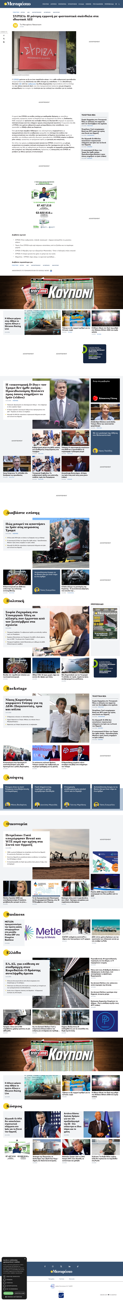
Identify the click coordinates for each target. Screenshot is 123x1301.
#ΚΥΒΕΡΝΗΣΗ (47, 12)
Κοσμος (88, 4)
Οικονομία (16, 824)
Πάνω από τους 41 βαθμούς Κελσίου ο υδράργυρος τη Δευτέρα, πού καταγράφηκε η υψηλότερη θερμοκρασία (105, 973)
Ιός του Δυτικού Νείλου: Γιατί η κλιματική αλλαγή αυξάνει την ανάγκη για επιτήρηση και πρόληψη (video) (45, 1030)
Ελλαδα (81, 4)
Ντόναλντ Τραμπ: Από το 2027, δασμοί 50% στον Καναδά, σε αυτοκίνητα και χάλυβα (73, 1159)
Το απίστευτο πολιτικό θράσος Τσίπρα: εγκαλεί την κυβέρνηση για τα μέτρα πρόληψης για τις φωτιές (45, 765)
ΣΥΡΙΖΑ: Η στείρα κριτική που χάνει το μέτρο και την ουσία (35, 254)
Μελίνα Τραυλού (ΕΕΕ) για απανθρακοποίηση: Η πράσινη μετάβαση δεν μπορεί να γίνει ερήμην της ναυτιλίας (14, 901)
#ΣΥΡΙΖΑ (23, 12)
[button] (14, 1297)
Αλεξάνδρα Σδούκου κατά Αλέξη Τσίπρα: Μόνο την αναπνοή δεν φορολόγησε (103, 424)
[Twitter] (61, 1266)
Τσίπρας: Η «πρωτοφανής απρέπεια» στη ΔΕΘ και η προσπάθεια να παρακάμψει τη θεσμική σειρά (75, 449)
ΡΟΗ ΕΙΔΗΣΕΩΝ (98, 4)
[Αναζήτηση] (119, 4)
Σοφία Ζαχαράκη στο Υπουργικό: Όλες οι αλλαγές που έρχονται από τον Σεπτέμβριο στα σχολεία (94, 122)
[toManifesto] (17, 4)
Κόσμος (14, 1106)
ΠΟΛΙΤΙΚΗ (16, 12)
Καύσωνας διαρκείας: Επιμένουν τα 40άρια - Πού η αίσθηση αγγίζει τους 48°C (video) (105, 1003)
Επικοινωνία (71, 1279)
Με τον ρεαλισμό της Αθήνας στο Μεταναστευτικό (105, 434)
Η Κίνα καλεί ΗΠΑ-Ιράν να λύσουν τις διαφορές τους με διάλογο (25, 537)
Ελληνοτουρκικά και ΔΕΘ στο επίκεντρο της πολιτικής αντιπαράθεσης (14, 589)
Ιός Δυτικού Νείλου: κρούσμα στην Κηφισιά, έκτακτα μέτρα (104, 993)
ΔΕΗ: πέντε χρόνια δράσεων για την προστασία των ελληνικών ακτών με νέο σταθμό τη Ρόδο (105, 939)
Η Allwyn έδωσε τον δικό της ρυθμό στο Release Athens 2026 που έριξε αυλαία (105, 330)
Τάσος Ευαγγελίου (47, 590)
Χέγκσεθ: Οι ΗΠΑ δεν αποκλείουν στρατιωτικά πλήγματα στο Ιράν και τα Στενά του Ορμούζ (13, 1125)
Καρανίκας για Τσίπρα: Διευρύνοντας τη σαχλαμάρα (22, 724)
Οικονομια (62, 4)
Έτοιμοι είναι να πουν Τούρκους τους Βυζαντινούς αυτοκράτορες (17, 789)
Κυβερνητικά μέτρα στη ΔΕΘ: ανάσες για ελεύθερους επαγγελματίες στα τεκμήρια (46, 449)
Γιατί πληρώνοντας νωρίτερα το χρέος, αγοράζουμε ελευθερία (44, 789)
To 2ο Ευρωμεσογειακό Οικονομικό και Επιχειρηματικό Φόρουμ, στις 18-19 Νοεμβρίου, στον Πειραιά (46, 900)
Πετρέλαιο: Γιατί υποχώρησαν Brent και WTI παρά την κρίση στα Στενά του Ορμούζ (93, 131)
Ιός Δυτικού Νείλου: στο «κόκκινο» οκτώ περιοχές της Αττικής (104, 984)
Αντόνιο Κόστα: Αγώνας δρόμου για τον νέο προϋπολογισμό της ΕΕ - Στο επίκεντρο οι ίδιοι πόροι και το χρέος (72, 1122)
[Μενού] (116, 4)
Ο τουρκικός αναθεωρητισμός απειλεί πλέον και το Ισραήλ (75, 789)
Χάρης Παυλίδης (105, 451)
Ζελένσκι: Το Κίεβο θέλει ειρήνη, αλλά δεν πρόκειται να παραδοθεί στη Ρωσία (104, 1159)
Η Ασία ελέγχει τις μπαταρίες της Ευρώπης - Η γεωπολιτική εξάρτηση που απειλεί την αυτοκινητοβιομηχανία (75, 590)
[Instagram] (52, 1266)
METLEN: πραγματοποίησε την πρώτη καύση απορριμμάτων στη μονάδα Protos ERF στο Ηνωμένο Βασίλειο (13, 930)
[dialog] (14, 1278)
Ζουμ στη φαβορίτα (101, 381)
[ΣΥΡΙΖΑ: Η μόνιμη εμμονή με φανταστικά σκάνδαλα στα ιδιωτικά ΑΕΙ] (4, 38)
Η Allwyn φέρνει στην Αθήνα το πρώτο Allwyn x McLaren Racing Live (13, 323)
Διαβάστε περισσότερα (16, 1273)
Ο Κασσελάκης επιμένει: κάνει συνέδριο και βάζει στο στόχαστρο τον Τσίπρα (74, 765)
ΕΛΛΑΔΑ (70, 332)
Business (15, 914)
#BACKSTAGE (56, 12)
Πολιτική (15, 601)
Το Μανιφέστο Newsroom (30, 24)
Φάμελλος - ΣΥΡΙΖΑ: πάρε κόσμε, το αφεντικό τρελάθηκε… (35, 257)
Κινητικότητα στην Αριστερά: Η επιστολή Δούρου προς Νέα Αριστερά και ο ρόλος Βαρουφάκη (16, 765)
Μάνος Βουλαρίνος (19, 805)
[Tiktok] (77, 1266)
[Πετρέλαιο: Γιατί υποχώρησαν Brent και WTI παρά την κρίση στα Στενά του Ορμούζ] (60, 854)
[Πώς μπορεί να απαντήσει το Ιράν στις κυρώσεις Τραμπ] (60, 543)
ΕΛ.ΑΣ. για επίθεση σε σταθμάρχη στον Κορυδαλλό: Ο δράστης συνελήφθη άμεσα (23, 968)
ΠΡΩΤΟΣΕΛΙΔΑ (109, 4)
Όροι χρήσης (51, 1279)
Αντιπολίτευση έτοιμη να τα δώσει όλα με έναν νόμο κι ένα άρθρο (45, 574)
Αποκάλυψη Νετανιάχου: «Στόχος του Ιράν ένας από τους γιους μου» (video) (75, 475)
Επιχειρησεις (72, 4)
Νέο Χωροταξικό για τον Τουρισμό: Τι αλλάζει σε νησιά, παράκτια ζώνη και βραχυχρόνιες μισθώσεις (75, 677)
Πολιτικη (46, 4)
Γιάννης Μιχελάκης (78, 805)
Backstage (16, 688)
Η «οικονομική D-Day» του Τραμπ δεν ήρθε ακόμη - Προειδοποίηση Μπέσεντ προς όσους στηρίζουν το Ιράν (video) (94, 153)
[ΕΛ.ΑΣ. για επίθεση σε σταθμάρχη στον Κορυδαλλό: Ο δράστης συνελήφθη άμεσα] (60, 983)
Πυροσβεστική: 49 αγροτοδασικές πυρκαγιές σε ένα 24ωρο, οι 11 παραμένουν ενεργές (104, 961)
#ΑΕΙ (28, 12)
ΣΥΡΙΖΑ (16, 79)
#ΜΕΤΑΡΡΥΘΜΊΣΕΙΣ (36, 12)
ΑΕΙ (20, 84)
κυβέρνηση (32, 84)
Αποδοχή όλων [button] (8, 1293)
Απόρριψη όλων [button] (19, 1293)
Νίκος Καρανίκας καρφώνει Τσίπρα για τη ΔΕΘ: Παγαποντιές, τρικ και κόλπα (24, 704)
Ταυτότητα (61, 1279)
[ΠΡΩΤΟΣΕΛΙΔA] (105, 623)
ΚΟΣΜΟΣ (89, 146)
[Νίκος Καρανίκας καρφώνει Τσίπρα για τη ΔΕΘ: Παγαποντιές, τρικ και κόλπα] (60, 718)
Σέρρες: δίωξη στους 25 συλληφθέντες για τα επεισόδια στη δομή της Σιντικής (75, 1029)
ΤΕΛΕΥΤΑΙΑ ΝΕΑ (88, 115)
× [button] (25, 1258)
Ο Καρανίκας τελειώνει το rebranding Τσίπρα (20, 716)
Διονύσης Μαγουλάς (48, 805)
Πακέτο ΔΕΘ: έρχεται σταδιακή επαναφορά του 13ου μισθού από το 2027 (104, 894)
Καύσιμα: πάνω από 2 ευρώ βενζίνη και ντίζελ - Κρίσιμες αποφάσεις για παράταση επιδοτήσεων (75, 900)
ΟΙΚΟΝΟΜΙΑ (90, 135)
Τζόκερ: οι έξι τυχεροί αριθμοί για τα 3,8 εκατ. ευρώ (76, 329)
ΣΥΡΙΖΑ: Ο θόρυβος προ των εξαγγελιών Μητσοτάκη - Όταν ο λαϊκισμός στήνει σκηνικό (45, 251)
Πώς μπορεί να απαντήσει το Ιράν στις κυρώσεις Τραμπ (25, 527)
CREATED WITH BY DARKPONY (108, 1294)
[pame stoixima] (61, 292)
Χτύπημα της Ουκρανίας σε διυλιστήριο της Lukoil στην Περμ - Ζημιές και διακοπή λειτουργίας (45, 1159)
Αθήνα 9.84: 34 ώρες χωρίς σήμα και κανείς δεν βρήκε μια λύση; (45, 676)
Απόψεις (14, 777)
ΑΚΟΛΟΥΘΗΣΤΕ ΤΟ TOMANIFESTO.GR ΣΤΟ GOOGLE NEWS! (30, 270)
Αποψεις (54, 4)
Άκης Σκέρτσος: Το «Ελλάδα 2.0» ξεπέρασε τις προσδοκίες (15, 474)
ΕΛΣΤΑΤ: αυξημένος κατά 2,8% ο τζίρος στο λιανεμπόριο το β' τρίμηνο (76, 938)
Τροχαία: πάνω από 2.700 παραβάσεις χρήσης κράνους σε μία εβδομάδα (16, 1029)
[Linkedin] (4, 41)
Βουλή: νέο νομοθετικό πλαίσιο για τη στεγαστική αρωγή (16, 676)
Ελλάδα (13, 953)
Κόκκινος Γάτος (108, 398)
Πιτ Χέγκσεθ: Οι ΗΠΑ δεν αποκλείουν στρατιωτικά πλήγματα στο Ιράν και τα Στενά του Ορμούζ (94, 142)
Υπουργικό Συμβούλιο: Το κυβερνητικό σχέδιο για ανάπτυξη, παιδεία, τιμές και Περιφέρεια (45, 475)
